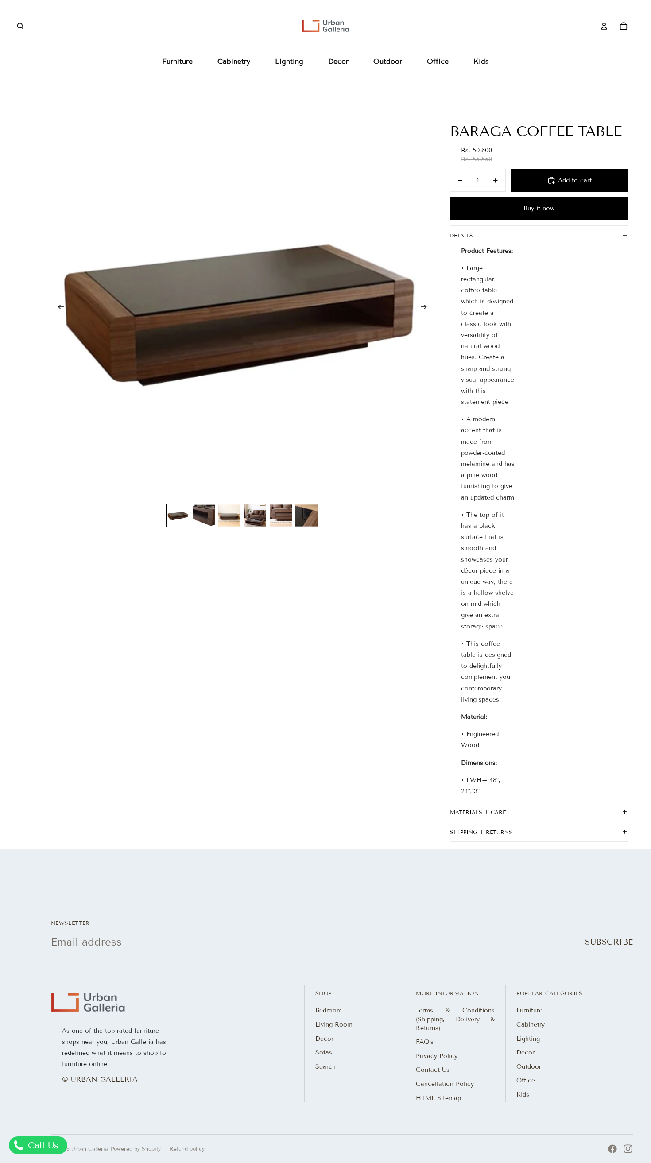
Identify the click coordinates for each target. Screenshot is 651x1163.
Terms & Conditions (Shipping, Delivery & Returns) (455, 1019)
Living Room (334, 1024)
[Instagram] (628, 1149)
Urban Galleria (89, 1148)
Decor (324, 1039)
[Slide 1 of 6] (178, 515)
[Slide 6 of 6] (306, 515)
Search (325, 1066)
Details (461, 235)
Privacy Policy (436, 1056)
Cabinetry (530, 1024)
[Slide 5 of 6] (281, 515)
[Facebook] (612, 1149)
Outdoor (528, 1066)
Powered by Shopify (136, 1148)
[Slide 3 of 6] (229, 515)
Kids (522, 1094)
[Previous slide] (58, 308)
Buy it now (538, 208)
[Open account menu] (604, 26)
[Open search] (20, 26)
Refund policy (187, 1148)
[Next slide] (426, 308)
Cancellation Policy (445, 1084)
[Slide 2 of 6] (204, 515)
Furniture (529, 1010)
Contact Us (433, 1070)
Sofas (323, 1052)
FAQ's (425, 1042)
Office (525, 1080)
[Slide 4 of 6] (255, 515)
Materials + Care (478, 812)
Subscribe (609, 942)
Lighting (528, 1039)
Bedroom (328, 1010)
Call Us (41, 1145)
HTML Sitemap (438, 1098)
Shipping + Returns (481, 832)
